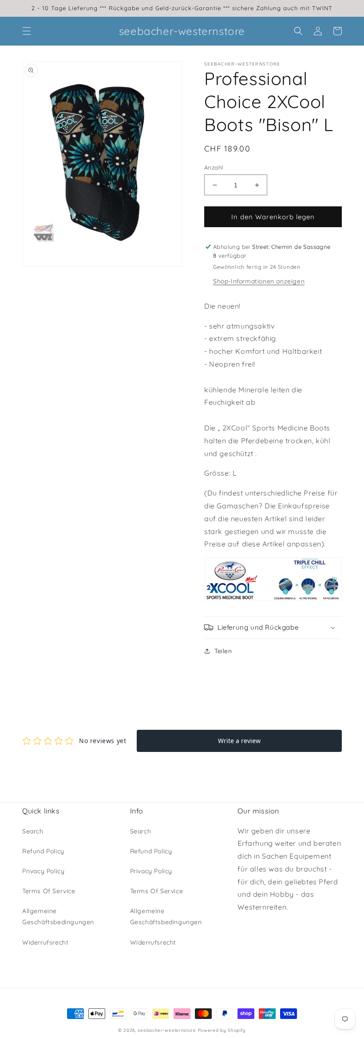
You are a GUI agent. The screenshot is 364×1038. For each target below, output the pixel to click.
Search (33, 831)
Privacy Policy (43, 871)
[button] (26, 31)
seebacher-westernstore (167, 1030)
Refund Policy (43, 851)
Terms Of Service (48, 891)
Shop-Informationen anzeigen (259, 281)
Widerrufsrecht (45, 942)
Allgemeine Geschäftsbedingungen (58, 916)
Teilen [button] (223, 651)
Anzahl (213, 167)
